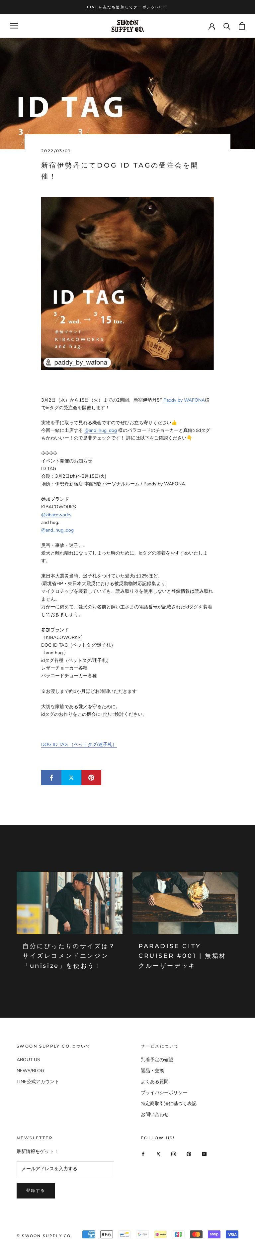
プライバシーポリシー (164, 1092)
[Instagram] (173, 1153)
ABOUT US (28, 1060)
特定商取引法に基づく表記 (169, 1103)
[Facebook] (143, 1153)
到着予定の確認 (157, 1060)
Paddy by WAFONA (184, 400)
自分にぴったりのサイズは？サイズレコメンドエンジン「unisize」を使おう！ (69, 956)
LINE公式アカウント (38, 1081)
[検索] (226, 25)
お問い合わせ (155, 1114)
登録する (35, 1190)
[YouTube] (204, 1153)
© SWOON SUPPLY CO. (45, 1235)
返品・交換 (152, 1071)
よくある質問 (155, 1081)
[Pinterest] (189, 1153)
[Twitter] (158, 1153)
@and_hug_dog (100, 430)
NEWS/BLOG (30, 1071)
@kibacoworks (56, 515)
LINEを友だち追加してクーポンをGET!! (127, 7)
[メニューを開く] (14, 26)
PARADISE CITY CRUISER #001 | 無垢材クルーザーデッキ (182, 956)
